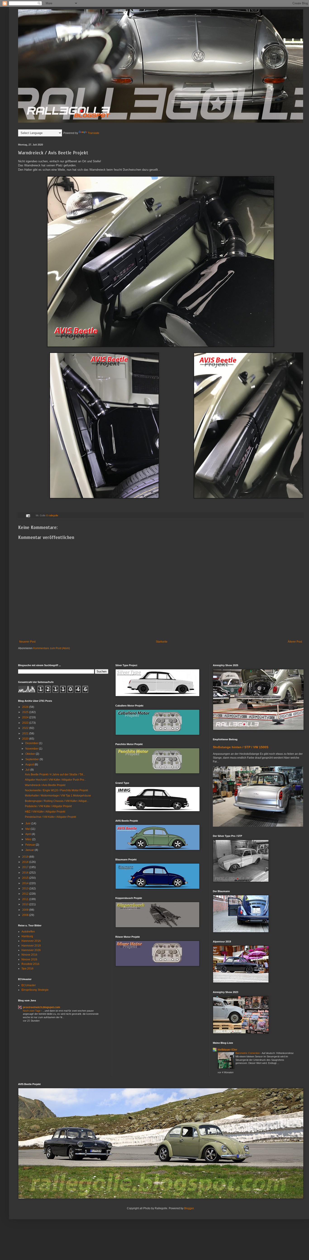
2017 (25, 867)
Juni (28, 823)
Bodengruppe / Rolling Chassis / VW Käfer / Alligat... (56, 801)
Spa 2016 (27, 968)
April (28, 834)
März (28, 839)
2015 (25, 877)
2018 (25, 862)
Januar (30, 850)
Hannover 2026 (31, 950)
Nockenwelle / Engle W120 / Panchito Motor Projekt (56, 790)
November (32, 748)
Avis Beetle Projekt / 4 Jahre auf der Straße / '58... (55, 774)
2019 (25, 856)
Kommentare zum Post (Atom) (51, 648)
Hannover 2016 (31, 940)
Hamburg (27, 936)
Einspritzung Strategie (35, 989)
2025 (25, 712)
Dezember (32, 743)
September (32, 759)
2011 (25, 899)
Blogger (189, 1208)
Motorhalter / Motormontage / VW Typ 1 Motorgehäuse (58, 795)
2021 (25, 733)
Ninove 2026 (29, 959)
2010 (25, 904)
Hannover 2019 (31, 945)
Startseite (161, 641)
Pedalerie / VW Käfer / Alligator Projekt (48, 806)
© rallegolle (52, 515)
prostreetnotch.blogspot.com (41, 1007)
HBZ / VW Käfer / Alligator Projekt (45, 811)
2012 (25, 893)
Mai (28, 828)
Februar (30, 844)
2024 (25, 717)
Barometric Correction (247, 1053)
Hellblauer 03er (227, 1049)
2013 (25, 888)
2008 (25, 915)
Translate (93, 133)
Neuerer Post (27, 641)
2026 (25, 707)
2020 (25, 738)
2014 (25, 883)
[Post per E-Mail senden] (28, 515)
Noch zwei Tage (32, 1010)
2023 (25, 722)
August (30, 764)
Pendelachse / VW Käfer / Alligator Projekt (50, 816)
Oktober (30, 753)
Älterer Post (295, 641)
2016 (25, 872)
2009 (25, 909)
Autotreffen (28, 931)
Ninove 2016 (29, 954)
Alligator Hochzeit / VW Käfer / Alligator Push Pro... (55, 779)
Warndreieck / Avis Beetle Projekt (45, 785)
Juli (27, 769)
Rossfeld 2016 (30, 964)
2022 (25, 728)
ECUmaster (28, 985)
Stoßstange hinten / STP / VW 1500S (240, 747)
